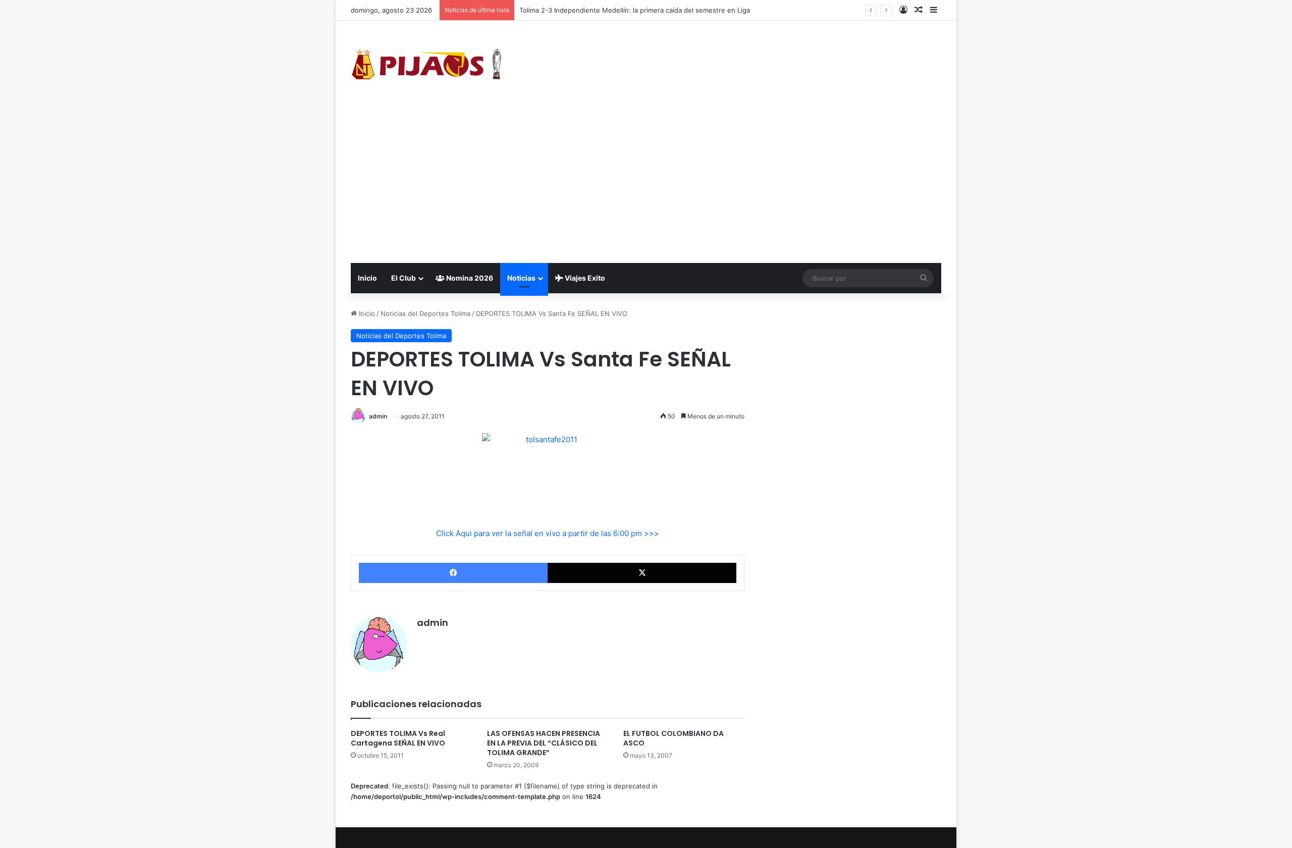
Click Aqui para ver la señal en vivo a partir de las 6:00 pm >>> (547, 533)
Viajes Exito (584, 278)
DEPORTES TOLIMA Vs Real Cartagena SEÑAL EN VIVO (398, 738)
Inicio (367, 278)
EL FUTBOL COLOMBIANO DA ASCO (673, 738)
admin (378, 416)
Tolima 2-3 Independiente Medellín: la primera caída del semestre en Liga (634, 10)
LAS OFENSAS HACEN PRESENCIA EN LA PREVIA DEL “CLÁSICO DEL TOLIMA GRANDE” (543, 743)
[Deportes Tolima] (426, 66)
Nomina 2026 (469, 278)
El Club (403, 278)
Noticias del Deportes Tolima (425, 313)
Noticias (521, 278)
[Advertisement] (646, 187)
